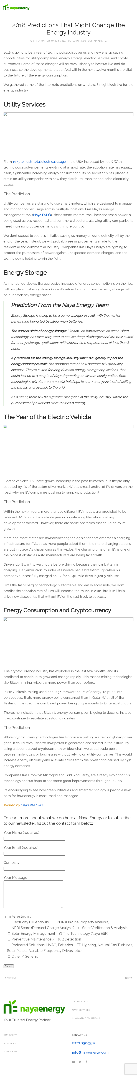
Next (128, 978)
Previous (11, 978)
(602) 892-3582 (83, 1043)
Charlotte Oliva (32, 805)
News (83, 41)
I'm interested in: (17, 916)
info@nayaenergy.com (90, 1052)
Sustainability (97, 41)
